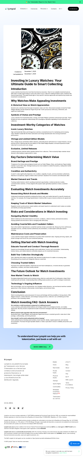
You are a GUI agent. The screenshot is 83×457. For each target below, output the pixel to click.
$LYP (67, 377)
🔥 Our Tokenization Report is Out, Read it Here (40, 2)
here (58, 438)
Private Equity (55, 372)
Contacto (54, 9)
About (67, 368)
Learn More (63, 453)
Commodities (56, 386)
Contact (68, 371)
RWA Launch (69, 380)
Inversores (34, 9)
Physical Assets (55, 376)
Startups (55, 380)
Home (54, 365)
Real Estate (56, 368)
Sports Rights (57, 383)
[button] (24, 8)
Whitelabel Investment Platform (56, 391)
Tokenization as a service (56, 397)
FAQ (67, 374)
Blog (67, 365)
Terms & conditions (69, 384)
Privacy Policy (70, 388)
